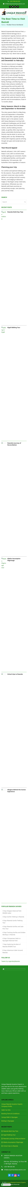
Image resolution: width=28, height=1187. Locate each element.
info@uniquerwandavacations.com (15, 1170)
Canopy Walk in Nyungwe (9, 1117)
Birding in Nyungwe (7, 1121)
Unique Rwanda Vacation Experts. (16, 1182)
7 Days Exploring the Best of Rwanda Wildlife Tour (11, 945)
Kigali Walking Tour (9, 1135)
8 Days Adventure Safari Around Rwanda (13, 951)
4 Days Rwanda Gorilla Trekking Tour (12, 922)
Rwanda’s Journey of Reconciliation (14, 1138)
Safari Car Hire (5, 1110)
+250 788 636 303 (15, 1)
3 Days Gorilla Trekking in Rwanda (13, 917)
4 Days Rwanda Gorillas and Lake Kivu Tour (13, 928)
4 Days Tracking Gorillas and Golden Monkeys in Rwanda (14, 934)
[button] (26, 12)
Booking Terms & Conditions (10, 1113)
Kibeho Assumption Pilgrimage (13, 1142)
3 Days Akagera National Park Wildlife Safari (12, 912)
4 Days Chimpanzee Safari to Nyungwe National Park (12, 939)
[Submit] (25, 202)
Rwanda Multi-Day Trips (10, 1131)
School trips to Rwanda (10, 1146)
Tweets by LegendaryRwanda (10, 961)
